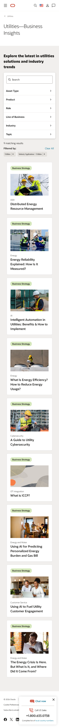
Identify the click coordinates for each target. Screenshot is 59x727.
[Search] (35, 5)
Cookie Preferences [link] (11, 704)
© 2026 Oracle (9, 699)
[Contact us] (53, 5)
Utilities (10, 16)
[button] (5, 5)
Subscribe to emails (12, 710)
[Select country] (41, 5)
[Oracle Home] (13, 5)
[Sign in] (47, 5)
